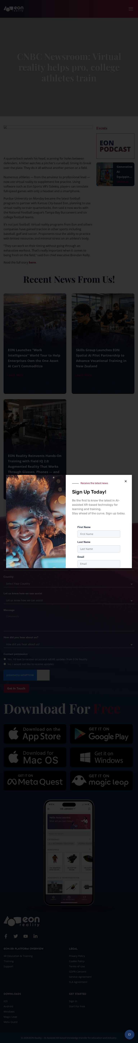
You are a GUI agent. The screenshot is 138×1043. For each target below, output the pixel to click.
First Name (84, 527)
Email (80, 556)
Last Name (83, 542)
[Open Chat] (129, 1034)
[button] (125, 481)
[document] (69, 521)
